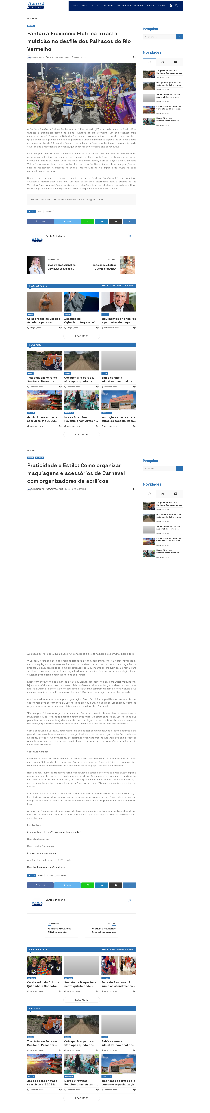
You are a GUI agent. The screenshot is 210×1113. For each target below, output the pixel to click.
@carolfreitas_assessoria (41, 853)
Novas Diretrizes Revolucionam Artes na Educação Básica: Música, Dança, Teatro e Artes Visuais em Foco (81, 419)
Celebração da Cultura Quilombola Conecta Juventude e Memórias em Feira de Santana (43, 984)
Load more (81, 336)
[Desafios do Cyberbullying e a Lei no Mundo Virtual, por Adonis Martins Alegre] (81, 301)
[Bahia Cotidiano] (35, 5)
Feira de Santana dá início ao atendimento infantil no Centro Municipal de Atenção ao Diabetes (117, 984)
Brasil (34, 18)
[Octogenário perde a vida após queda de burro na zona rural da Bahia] (81, 360)
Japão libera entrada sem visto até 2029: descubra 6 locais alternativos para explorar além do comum (42, 419)
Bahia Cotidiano (55, 236)
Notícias (39, 458)
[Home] (28, 18)
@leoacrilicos (34, 832)
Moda (34, 450)
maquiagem (61, 875)
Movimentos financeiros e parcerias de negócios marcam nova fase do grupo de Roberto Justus (118, 320)
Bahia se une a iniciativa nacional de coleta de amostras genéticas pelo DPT (116, 379)
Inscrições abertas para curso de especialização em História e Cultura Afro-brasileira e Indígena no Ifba (118, 419)
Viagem (31, 413)
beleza (40, 875)
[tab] (108, 286)
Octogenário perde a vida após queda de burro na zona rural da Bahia (80, 379)
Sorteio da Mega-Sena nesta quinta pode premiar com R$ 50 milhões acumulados (80, 984)
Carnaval (48, 212)
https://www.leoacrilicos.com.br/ (62, 832)
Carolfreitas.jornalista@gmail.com (46, 867)
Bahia (40, 212)
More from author (125, 286)
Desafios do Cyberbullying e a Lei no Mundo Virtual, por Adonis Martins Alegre (80, 320)
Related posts (108, 286)
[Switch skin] (171, 5)
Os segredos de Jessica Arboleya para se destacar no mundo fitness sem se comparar (43, 320)
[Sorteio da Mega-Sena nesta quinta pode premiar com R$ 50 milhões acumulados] (81, 965)
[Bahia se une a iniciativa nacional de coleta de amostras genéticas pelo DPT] (118, 360)
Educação (69, 413)
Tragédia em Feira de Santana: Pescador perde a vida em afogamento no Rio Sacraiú (42, 379)
